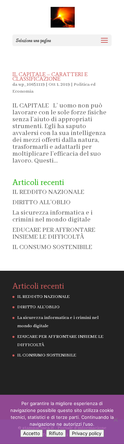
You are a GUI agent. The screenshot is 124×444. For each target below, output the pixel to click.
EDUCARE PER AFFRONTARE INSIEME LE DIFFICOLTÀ (53, 233)
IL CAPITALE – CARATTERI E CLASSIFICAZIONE (49, 76)
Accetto (31, 433)
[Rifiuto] (115, 419)
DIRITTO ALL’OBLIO (41, 202)
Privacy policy (86, 433)
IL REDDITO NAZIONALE (48, 192)
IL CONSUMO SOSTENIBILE (52, 247)
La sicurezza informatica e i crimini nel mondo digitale (52, 216)
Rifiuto (56, 433)
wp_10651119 (31, 84)
